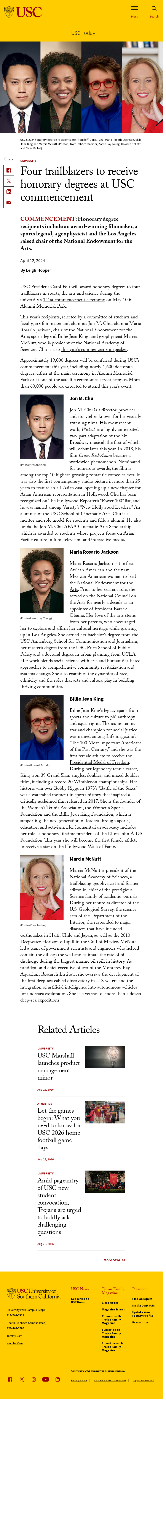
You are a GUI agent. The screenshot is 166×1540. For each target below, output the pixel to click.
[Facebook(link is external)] (8, 170)
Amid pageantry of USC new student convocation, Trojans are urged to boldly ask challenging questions (59, 1207)
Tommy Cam (14, 1336)
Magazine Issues (113, 1309)
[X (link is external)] (8, 181)
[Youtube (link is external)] (45, 1379)
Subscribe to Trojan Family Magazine (111, 1333)
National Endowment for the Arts (101, 587)
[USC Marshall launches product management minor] (105, 1057)
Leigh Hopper (38, 270)
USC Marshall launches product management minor (58, 1067)
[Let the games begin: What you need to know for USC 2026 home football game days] (105, 1112)
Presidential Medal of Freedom (99, 763)
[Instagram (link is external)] (33, 1379)
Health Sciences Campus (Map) (26, 1323)
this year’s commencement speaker (94, 350)
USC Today (83, 32)
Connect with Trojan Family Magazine (111, 1319)
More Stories (114, 1259)
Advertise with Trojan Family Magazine (112, 1346)
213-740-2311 (15, 1315)
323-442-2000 (15, 1328)
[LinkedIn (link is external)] (8, 191)
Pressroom (140, 1322)
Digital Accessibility (143, 1380)
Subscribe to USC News (80, 1300)
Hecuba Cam (15, 1343)
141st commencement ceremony (74, 300)
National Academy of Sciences (99, 878)
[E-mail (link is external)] (8, 202)
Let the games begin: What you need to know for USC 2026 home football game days (59, 1130)
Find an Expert (142, 1299)
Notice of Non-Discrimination (110, 1380)
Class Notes (110, 1303)
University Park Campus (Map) (26, 1310)
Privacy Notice (79, 1380)
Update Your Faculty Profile (142, 1314)
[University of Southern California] (23, 12)
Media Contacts (143, 1305)
